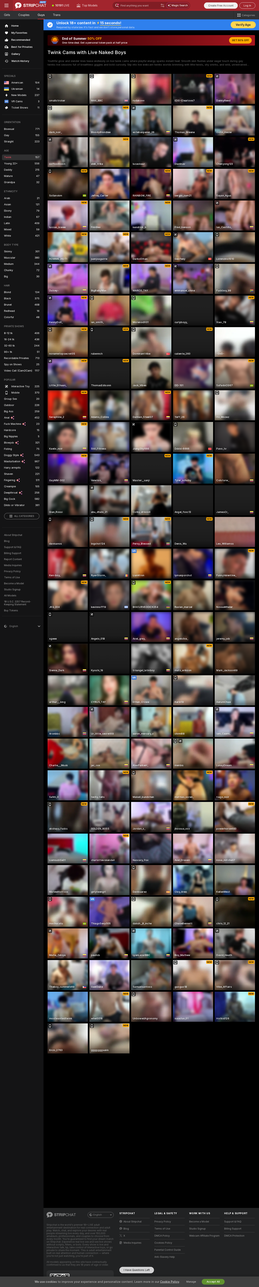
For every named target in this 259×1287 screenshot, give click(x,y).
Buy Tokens (11, 610)
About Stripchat (13, 535)
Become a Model (14, 583)
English (97, 1214)
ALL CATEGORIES (24, 516)
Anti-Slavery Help (164, 1257)
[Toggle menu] (6, 5)
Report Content (13, 559)
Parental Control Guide (167, 1249)
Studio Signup (12, 589)
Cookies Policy (163, 1242)
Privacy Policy (12, 571)
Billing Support (12, 553)
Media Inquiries (13, 565)
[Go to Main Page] (30, 5)
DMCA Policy (162, 1235)
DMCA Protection (234, 1235)
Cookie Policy (169, 1281)
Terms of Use (12, 577)
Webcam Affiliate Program (204, 1235)
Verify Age (243, 24)
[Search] (162, 5)
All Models (10, 595)
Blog (7, 541)
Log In (247, 5)
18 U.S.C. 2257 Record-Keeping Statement (17, 603)
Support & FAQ (12, 547)
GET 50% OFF (240, 40)
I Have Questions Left (137, 1269)
